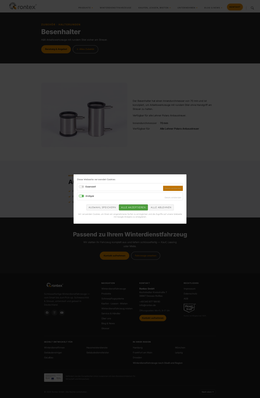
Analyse (89, 195)
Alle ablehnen (161, 207)
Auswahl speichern (102, 207)
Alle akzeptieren (133, 207)
